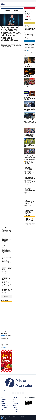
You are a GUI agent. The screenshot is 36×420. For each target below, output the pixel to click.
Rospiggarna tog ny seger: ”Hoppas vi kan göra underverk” (29, 156)
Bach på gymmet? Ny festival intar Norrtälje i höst (29, 65)
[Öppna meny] (34, 4)
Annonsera (3, 399)
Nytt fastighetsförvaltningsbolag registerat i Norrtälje (30, 202)
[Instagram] (20, 393)
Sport (14, 405)
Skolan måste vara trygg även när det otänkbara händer (29, 46)
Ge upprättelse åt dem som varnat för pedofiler (29, 36)
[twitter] (13, 393)
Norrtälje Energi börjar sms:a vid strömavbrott (6, 231)
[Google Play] (30, 404)
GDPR (2, 409)
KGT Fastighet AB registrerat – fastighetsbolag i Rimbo (30, 189)
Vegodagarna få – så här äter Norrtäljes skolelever (6, 240)
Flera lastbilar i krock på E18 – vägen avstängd (7, 290)
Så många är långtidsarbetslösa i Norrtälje (29, 98)
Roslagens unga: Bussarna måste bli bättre (5, 246)
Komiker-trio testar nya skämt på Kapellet (29, 86)
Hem (2, 397)
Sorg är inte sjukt (29, 52)
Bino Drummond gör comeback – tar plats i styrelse (29, 109)
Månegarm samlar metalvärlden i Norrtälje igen (29, 75)
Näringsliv (15, 407)
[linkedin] (23, 393)
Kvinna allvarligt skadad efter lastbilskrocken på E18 (7, 257)
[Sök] (31, 4)
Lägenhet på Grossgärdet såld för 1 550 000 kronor (29, 168)
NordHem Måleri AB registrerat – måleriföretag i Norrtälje (29, 212)
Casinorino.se (3, 335)
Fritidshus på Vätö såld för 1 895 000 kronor (29, 163)
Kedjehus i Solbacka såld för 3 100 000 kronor (30, 182)
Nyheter (15, 397)
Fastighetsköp (16, 409)
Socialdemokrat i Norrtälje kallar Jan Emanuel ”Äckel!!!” (30, 28)
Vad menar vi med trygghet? (29, 12)
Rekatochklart (3, 340)
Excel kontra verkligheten (28, 18)
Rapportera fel (17, 390)
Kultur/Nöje (15, 403)
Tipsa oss (3, 403)
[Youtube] (18, 393)
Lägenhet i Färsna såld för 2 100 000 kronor (29, 173)
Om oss (2, 401)
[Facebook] (15, 393)
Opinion (14, 399)
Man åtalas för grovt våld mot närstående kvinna (7, 236)
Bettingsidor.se (5, 347)
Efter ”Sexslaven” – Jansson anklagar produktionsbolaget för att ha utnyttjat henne (6, 284)
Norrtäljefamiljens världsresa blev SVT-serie (6, 278)
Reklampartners (4, 407)
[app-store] (30, 402)
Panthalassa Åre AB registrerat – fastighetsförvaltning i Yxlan (30, 195)
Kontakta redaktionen (9, 390)
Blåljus (14, 401)
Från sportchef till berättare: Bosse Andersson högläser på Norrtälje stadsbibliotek (11, 34)
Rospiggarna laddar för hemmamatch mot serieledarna (29, 135)
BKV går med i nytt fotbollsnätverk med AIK (29, 145)
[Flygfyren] (6, 360)
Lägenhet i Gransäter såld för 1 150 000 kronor (30, 178)
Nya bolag (15, 411)
